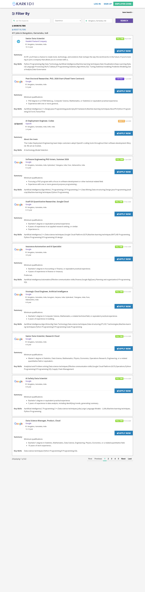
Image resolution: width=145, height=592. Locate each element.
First (90, 459)
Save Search (127, 12)
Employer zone (123, 4)
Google (28, 81)
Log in (97, 4)
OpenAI (29, 123)
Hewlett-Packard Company (36, 41)
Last (130, 459)
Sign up (108, 4)
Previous (98, 459)
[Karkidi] (23, 4)
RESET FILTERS (19, 29)
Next (123, 459)
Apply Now (125, 51)
